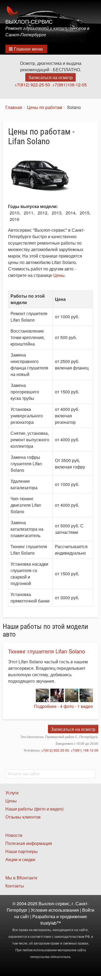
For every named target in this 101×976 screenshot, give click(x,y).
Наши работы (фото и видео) (34, 809)
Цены (59, 275)
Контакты (14, 886)
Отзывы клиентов (23, 817)
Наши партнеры (21, 851)
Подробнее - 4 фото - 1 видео (63, 706)
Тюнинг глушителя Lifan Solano (46, 651)
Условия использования (55, 910)
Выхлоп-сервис (29, 22)
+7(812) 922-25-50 (32, 85)
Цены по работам (44, 107)
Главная (13, 107)
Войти (88, 910)
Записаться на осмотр (50, 77)
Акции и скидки (20, 859)
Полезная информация (28, 843)
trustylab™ (50, 923)
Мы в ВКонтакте (21, 878)
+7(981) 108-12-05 (84, 750)
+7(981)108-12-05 (69, 85)
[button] (26, 49)
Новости (13, 835)
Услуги (12, 793)
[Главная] (50, 11)
